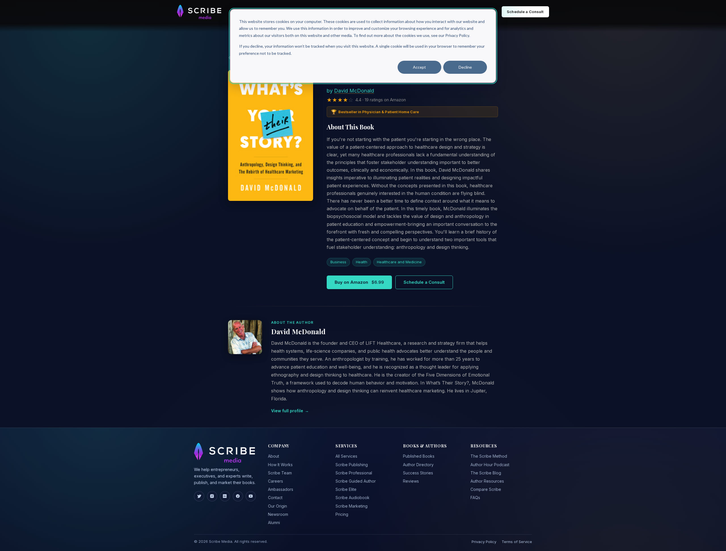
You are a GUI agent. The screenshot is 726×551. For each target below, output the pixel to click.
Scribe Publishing (351, 464)
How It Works (280, 464)
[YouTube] (251, 496)
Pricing (341, 514)
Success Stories (418, 472)
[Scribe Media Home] (199, 12)
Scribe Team (280, 472)
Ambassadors (280, 489)
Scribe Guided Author (355, 481)
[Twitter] (199, 496)
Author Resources (487, 481)
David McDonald (354, 91)
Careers (275, 481)
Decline (465, 67)
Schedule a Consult (424, 282)
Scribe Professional (353, 472)
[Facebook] (238, 496)
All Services (346, 456)
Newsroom (278, 514)
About (273, 456)
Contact (275, 497)
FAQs (475, 497)
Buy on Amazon (359, 282)
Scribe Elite (345, 489)
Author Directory (418, 464)
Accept (419, 67)
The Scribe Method (488, 456)
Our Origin (277, 506)
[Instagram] (212, 496)
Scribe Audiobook (352, 497)
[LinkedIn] (225, 496)
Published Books (418, 456)
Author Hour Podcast (489, 464)
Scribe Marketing (351, 506)
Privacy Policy (484, 541)
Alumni (274, 522)
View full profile (290, 410)
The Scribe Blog (485, 472)
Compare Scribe (485, 489)
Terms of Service (517, 541)
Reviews (411, 481)
